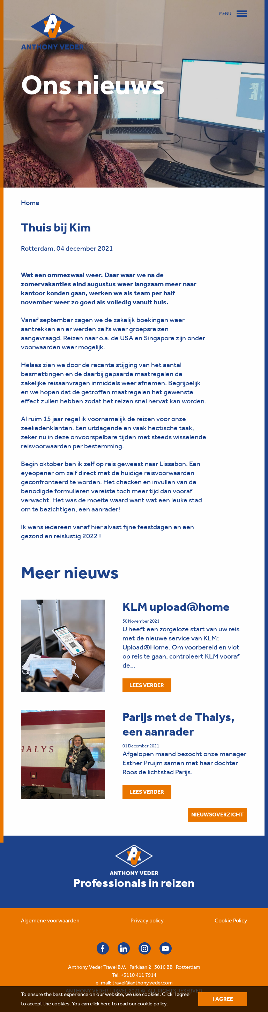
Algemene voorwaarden (50, 920)
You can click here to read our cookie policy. (120, 1003)
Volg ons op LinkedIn (124, 948)
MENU (225, 13)
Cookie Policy (231, 920)
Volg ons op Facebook (103, 948)
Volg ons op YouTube (165, 948)
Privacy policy (147, 920)
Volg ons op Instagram (145, 948)
